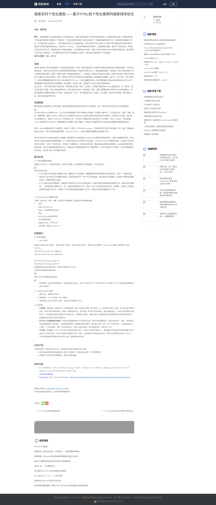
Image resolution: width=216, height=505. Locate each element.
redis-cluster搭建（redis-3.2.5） (156, 72)
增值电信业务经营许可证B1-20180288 (97, 498)
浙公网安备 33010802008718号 (109, 501)
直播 (59, 4)
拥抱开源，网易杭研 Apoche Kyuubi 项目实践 (161, 121)
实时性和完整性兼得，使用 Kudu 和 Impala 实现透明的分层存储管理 (61, 486)
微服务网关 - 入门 (151, 76)
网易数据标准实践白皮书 (153, 97)
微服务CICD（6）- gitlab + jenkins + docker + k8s (161, 63)
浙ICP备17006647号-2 (123, 498)
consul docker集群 (151, 68)
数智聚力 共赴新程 (151, 134)
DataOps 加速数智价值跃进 (155, 130)
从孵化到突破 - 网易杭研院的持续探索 (159, 126)
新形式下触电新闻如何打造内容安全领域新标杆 (52, 461)
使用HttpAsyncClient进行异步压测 (47, 481)
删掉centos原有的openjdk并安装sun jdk (159, 54)
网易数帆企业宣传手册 (153, 116)
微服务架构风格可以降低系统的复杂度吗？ (160, 40)
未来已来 (157, 17)
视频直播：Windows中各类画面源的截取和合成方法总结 (56, 456)
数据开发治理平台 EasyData (155, 112)
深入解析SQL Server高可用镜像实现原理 (50, 471)
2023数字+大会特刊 (152, 105)
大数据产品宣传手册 (152, 101)
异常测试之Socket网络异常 (154, 44)
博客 (67, 4)
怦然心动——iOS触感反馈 (44, 466)
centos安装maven (151, 58)
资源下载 (77, 4)
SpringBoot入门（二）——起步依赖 (48, 476)
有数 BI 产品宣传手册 (152, 108)
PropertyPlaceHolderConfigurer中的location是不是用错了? (158, 49)
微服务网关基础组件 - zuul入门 (156, 80)
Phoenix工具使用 (41, 447)
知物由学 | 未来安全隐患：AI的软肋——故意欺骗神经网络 (56, 451)
